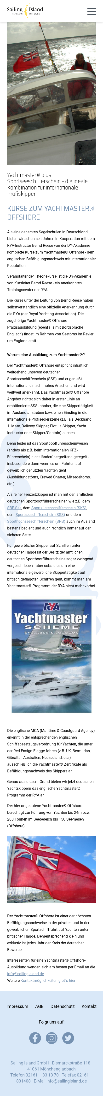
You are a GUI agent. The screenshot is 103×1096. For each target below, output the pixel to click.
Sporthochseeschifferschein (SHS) (36, 521)
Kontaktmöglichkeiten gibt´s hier (48, 980)
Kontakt (89, 1006)
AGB (39, 1006)
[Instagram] (51, 1042)
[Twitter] (68, 1042)
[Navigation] (91, 11)
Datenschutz (63, 1006)
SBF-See (14, 508)
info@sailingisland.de (25, 974)
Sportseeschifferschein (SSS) (40, 514)
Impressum (17, 1006)
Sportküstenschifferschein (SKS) (58, 508)
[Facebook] (35, 1042)
